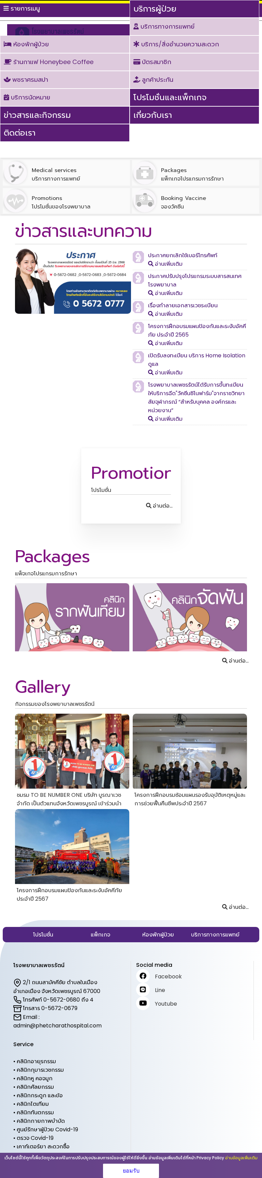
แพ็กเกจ (100, 935)
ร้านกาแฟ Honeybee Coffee (52, 62)
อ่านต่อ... (163, 506)
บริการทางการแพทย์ (166, 26)
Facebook (168, 976)
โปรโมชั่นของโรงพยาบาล (61, 202)
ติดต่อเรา (19, 132)
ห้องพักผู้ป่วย (30, 44)
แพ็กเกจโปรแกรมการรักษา (192, 174)
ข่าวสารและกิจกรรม (37, 115)
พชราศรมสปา (29, 79)
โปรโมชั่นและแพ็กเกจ (170, 97)
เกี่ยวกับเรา (152, 115)
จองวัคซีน (183, 202)
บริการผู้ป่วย (154, 8)
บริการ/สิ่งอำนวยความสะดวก (179, 44)
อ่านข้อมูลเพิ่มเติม (241, 1158)
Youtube (166, 1004)
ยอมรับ (131, 1171)
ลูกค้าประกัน (156, 79)
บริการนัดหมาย (29, 97)
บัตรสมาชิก (155, 62)
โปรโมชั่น (43, 935)
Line (160, 990)
